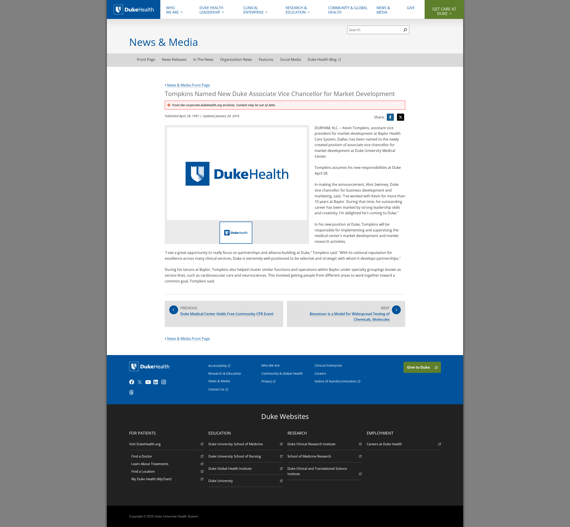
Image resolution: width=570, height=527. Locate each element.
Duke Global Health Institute (230, 468)
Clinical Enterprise (253, 10)
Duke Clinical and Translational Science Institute (317, 471)
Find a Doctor (141, 456)
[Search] (405, 30)
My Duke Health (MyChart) (151, 479)
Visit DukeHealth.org (145, 444)
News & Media (383, 10)
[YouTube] (148, 382)
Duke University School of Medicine (235, 444)
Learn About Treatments (149, 464)
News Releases (174, 59)
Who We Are (270, 365)
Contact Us (216, 389)
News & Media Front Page (188, 85)
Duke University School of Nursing (234, 456)
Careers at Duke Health (384, 444)
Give (411, 7)
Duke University (220, 480)
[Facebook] (132, 382)
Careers (320, 373)
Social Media (290, 59)
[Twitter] (140, 382)
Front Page (146, 59)
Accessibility (217, 366)
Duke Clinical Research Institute (311, 444)
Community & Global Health (347, 10)
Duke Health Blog (322, 59)
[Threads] (132, 392)
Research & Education (296, 10)
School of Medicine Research (309, 456)
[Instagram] (165, 382)
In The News (203, 59)
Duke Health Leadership (211, 10)
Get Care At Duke (444, 11)
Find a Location (143, 471)
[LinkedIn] (157, 382)
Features (266, 59)
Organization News (236, 59)
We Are (172, 10)
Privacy (266, 381)
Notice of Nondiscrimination (336, 381)
